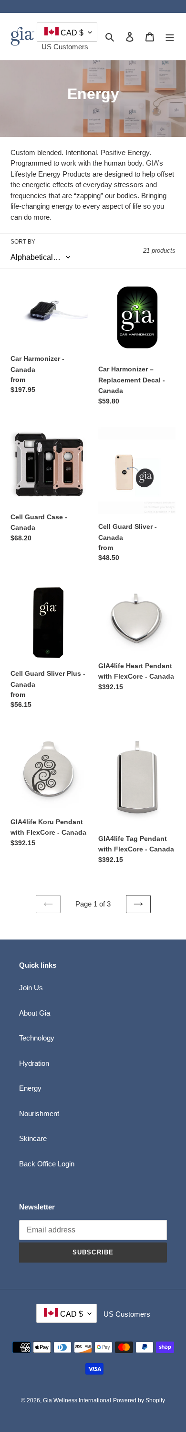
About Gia (34, 1013)
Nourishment (39, 1113)
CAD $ (71, 33)
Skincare (33, 1138)
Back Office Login (46, 1164)
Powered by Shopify (139, 1400)
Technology (36, 1038)
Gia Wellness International (77, 1400)
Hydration (34, 1063)
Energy (30, 1088)
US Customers (64, 47)
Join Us (31, 988)
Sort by (22, 241)
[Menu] (170, 36)
